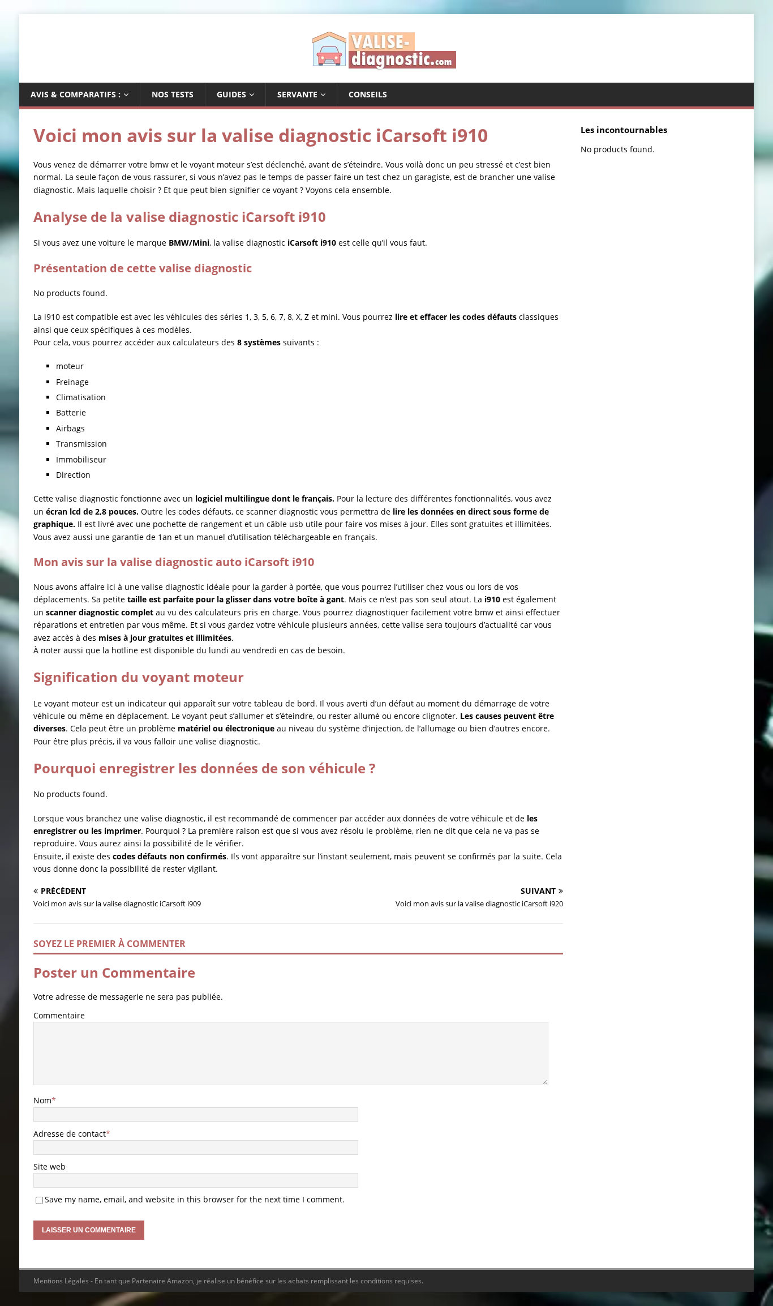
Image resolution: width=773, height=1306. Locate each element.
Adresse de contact (69, 1133)
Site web (49, 1166)
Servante (297, 94)
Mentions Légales (61, 1281)
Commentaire (59, 1015)
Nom (42, 1100)
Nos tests (173, 94)
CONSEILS (368, 94)
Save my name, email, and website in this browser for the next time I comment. (195, 1199)
